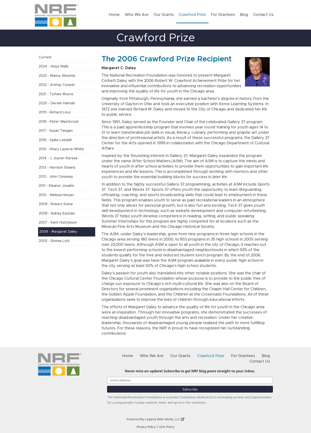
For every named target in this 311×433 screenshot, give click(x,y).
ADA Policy (167, 427)
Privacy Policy (146, 427)
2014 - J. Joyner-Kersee (58, 158)
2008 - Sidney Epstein (57, 213)
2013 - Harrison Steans (57, 167)
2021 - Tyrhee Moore (56, 94)
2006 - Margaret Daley (58, 231)
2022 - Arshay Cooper (57, 85)
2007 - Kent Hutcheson (58, 222)
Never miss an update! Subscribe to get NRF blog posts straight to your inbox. (190, 371)
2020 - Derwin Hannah (57, 103)
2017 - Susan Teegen (56, 130)
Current (45, 57)
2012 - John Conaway (56, 176)
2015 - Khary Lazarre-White (61, 149)
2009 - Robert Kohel (56, 204)
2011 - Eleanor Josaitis (56, 185)
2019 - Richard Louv (55, 112)
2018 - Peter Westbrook (58, 121)
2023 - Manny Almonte (57, 75)
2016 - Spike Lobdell (55, 140)
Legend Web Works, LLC (163, 419)
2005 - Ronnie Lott (54, 241)
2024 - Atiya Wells (54, 66)
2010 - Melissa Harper (56, 195)
